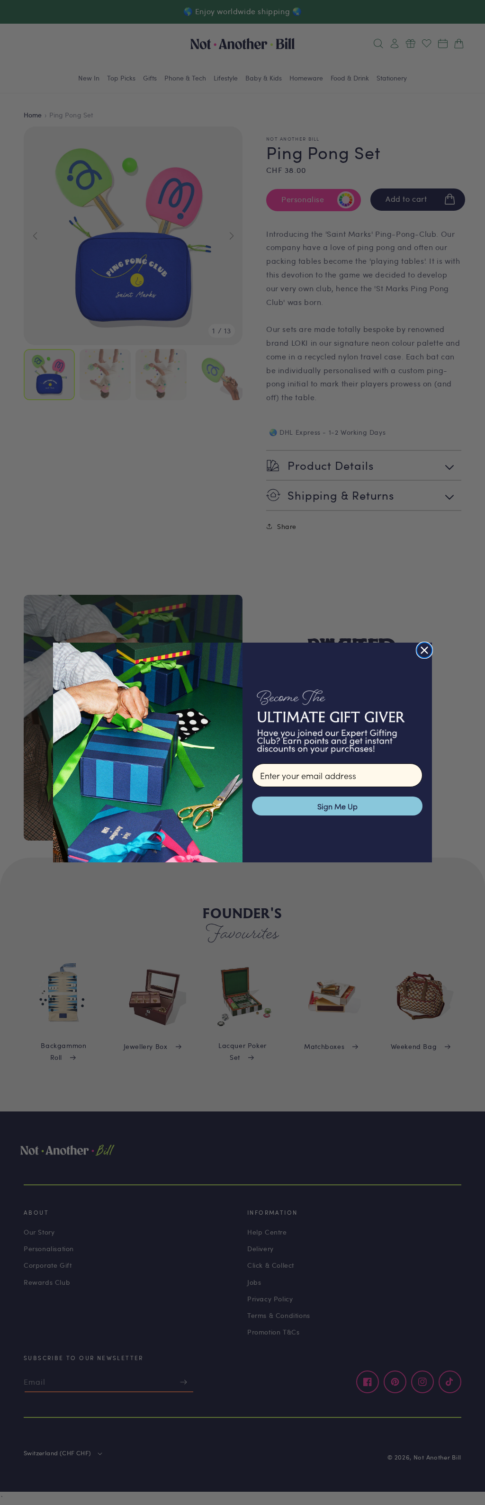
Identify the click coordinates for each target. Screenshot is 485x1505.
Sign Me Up (337, 806)
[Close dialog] (424, 650)
